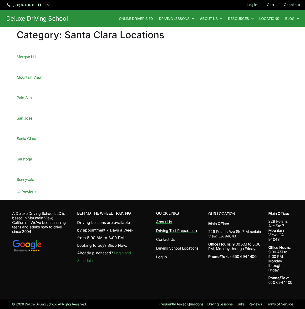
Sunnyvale (25, 179)
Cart (270, 4)
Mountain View (29, 77)
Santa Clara (26, 138)
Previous (26, 191)
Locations (269, 18)
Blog (290, 18)
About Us (209, 18)
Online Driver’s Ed (136, 18)
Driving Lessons (174, 18)
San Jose (24, 118)
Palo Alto (24, 97)
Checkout (292, 4)
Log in (252, 4)
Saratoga (24, 159)
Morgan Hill (26, 56)
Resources (238, 18)
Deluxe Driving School (37, 18)
